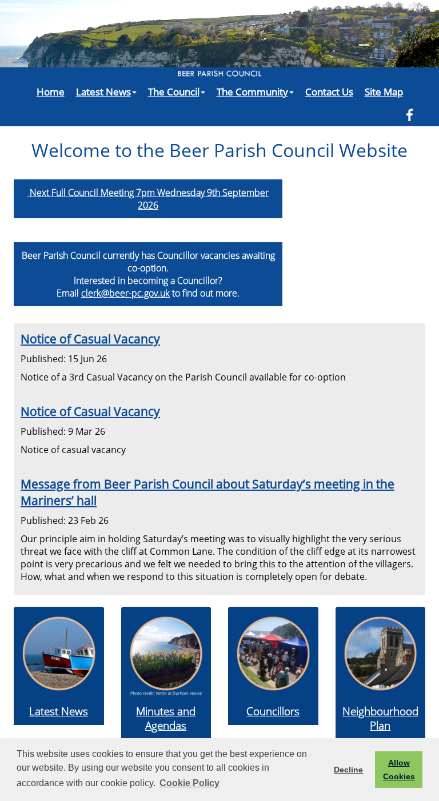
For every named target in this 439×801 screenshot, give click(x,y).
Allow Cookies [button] (399, 769)
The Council (173, 91)
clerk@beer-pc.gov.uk (125, 293)
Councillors (273, 711)
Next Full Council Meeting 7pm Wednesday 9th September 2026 (148, 198)
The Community (252, 91)
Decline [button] (348, 769)
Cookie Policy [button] (189, 783)
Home (51, 91)
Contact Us (329, 91)
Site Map (384, 91)
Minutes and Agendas (165, 718)
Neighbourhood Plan (380, 718)
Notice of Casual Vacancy (90, 338)
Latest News (103, 91)
